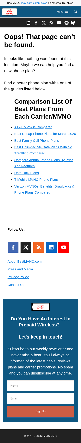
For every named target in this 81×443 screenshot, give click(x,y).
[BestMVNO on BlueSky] (73, 22)
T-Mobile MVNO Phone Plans (36, 179)
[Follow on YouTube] (63, 247)
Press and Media (20, 269)
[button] (75, 11)
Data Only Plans (26, 173)
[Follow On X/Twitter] (25, 247)
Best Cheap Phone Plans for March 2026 (45, 134)
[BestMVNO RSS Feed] (51, 22)
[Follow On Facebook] (13, 247)
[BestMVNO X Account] (44, 22)
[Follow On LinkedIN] (51, 247)
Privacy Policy (18, 277)
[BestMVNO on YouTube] (59, 22)
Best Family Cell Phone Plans (36, 140)
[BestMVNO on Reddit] (66, 22)
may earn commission (34, 3)
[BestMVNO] (9, 11)
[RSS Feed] (38, 247)
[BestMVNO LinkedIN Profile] (28, 22)
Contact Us (16, 285)
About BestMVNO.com (25, 261)
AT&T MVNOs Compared (33, 127)
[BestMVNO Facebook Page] (36, 22)
